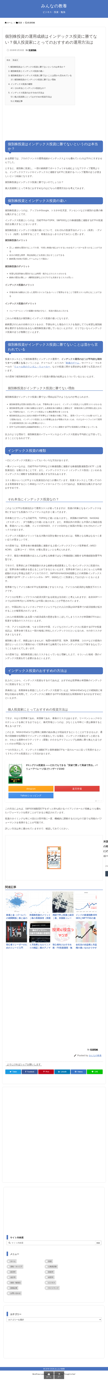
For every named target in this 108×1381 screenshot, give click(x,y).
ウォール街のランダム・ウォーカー (32, 366)
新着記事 (13, 1288)
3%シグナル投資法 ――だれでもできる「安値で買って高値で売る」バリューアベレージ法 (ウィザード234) (61, 767)
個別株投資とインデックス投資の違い (26, 71)
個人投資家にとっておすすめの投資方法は (31, 96)
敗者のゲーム (72, 362)
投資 (20, 22)
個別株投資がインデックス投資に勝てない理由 (33, 79)
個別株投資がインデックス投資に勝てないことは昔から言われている (40, 75)
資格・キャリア (16, 1266)
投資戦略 (31, 22)
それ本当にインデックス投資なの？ (28, 88)
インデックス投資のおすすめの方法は (26, 92)
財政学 (50, 1272)
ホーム (10, 22)
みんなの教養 (95, 1055)
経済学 (12, 1272)
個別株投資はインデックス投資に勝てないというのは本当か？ (36, 67)
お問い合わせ (15, 1293)
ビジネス (51, 1283)
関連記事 (17, 101)
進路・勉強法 (15, 1283)
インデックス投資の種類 (20, 84)
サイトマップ (53, 1288)
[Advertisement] (54, 120)
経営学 (50, 1277)
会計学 (12, 1277)
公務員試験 (52, 1266)
